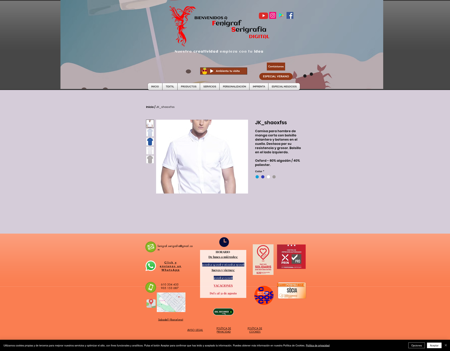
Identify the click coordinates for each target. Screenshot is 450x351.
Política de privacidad (318, 345)
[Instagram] (272, 15)
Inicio (150, 107)
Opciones (416, 345)
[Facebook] (290, 15)
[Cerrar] (446, 345)
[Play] (211, 71)
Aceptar (434, 345)
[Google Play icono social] (281, 15)
